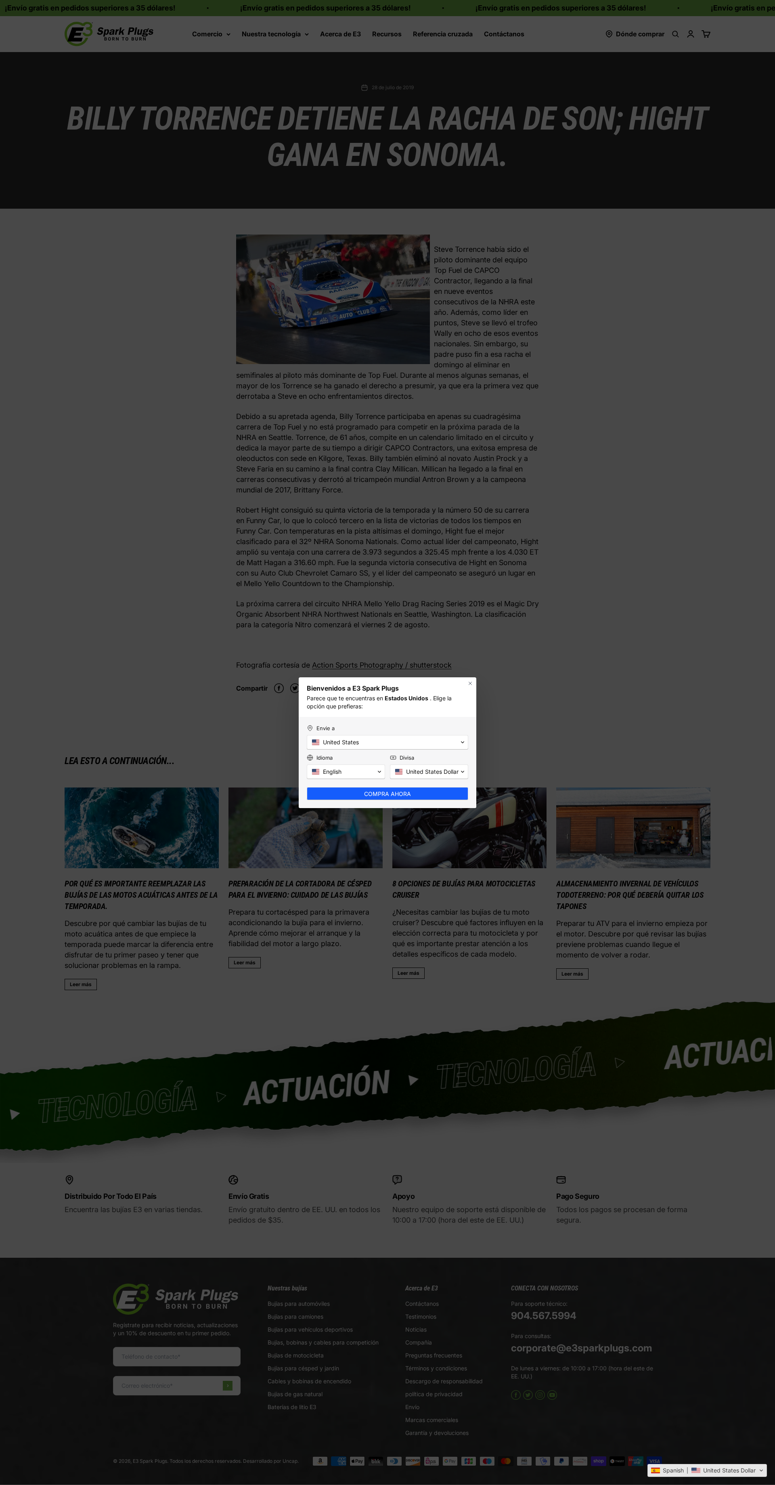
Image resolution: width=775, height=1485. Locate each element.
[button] (707, 1470)
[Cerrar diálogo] (470, 683)
